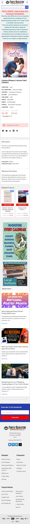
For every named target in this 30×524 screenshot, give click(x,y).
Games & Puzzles (21, 465)
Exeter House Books (7, 491)
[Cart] (27, 2)
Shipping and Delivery (7, 465)
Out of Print (5, 494)
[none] (15, 59)
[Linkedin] (13, 130)
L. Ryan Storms (20, 504)
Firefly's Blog (5, 476)
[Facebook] (3, 130)
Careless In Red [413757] (22, 208)
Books (18, 459)
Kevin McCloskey (6, 500)
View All (18, 507)
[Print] (10, 130)
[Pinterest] (17, 130)
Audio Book (19, 462)
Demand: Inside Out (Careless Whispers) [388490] (7, 209)
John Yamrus (19, 496)
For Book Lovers (21, 471)
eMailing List (5, 473)
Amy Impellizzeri (6, 503)
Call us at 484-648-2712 (15, 440)
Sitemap (4, 479)
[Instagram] (13, 444)
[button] (15, 241)
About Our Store (6, 459)
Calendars (19, 468)
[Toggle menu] (2, 2)
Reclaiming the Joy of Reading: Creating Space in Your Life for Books (15, 383)
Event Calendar (6, 462)
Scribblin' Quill (5, 497)
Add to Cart (7, 204)
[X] (20, 444)
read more (4, 323)
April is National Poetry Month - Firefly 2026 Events (13, 312)
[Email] (6, 130)
